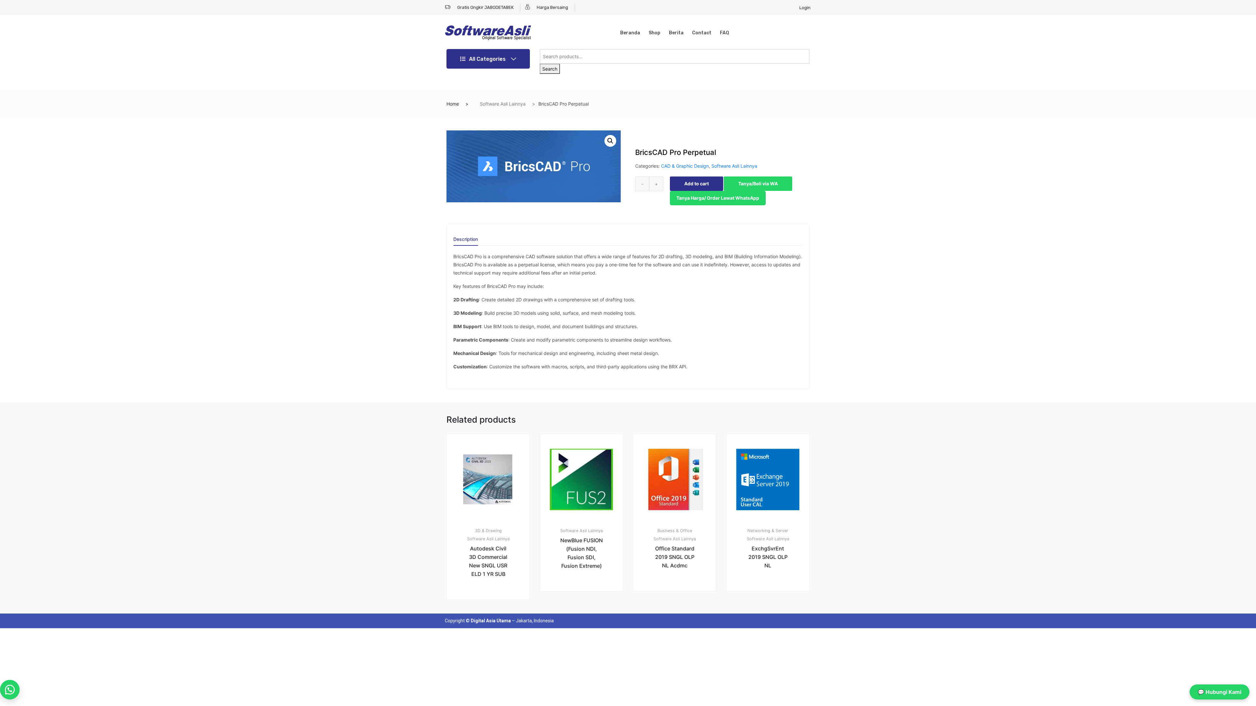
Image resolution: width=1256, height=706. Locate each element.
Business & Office (674, 530)
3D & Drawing (488, 530)
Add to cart (696, 183)
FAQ (724, 33)
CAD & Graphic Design (685, 166)
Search (549, 69)
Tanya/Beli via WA (758, 183)
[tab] (465, 241)
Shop (654, 33)
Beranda (630, 33)
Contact (701, 33)
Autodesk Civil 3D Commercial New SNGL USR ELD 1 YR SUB (488, 561)
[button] (610, 141)
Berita (676, 33)
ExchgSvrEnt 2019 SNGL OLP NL (768, 557)
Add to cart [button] (492, 621)
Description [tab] (465, 239)
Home (452, 104)
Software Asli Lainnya (503, 104)
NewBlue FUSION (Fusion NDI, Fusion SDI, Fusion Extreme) (581, 553)
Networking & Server (767, 530)
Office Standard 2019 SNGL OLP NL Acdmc (674, 557)
